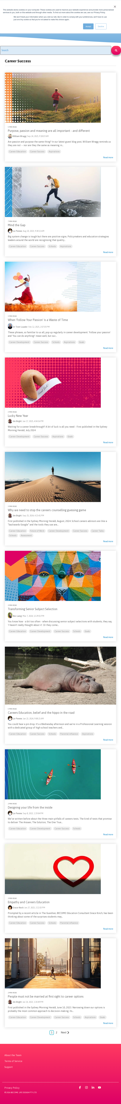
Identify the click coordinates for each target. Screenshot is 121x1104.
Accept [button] (88, 26)
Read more (108, 157)
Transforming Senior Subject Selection (32, 609)
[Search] (116, 50)
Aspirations (54, 151)
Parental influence (69, 734)
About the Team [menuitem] (12, 1055)
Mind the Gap (16, 225)
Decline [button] (101, 26)
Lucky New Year (18, 415)
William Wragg (19, 136)
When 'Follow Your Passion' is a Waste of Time (38, 320)
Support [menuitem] (8, 1067)
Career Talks (98, 531)
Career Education (17, 151)
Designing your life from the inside (30, 807)
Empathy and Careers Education (29, 902)
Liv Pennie (17, 231)
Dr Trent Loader (20, 327)
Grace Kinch (18, 907)
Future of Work (37, 531)
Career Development (19, 342)
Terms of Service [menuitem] (13, 1061)
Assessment (26, 535)
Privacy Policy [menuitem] (11, 1087)
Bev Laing (17, 616)
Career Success (37, 151)
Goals (81, 342)
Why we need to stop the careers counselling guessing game (47, 510)
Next (64, 1032)
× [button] (115, 5)
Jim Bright (17, 421)
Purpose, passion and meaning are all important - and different (49, 130)
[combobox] (55, 50)
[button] (80, 1088)
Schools (52, 246)
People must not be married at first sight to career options (46, 996)
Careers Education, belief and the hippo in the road (41, 712)
